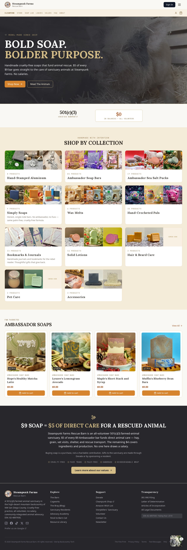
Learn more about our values (92, 470)
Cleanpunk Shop (104, 501)
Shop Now (13, 84)
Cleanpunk (10, 13)
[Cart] (180, 13)
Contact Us (101, 517)
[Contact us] (27, 523)
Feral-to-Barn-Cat (58, 517)
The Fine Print (120, 542)
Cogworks (55, 501)
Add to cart (27, 393)
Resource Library (58, 522)
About (62, 13)
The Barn (54, 497)
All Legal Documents (151, 509)
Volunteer (100, 513)
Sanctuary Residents (60, 509)
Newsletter (101, 522)
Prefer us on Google (14, 528)
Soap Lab (29, 13)
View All (176, 325)
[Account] (176, 13)
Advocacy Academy (59, 513)
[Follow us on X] (21, 523)
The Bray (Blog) (57, 505)
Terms (144, 542)
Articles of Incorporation (153, 505)
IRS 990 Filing (148, 497)
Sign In (169, 4)
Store (19, 13)
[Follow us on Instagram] (6, 523)
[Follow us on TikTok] (16, 523)
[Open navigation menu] (179, 5)
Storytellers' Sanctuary (107, 509)
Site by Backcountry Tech (64, 542)
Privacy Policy (133, 542)
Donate (99, 497)
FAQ (55, 13)
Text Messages (155, 542)
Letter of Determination (152, 501)
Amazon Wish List (104, 505)
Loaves (39, 13)
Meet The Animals (40, 84)
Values (48, 13)
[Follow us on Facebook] (11, 523)
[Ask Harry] (176, 541)
